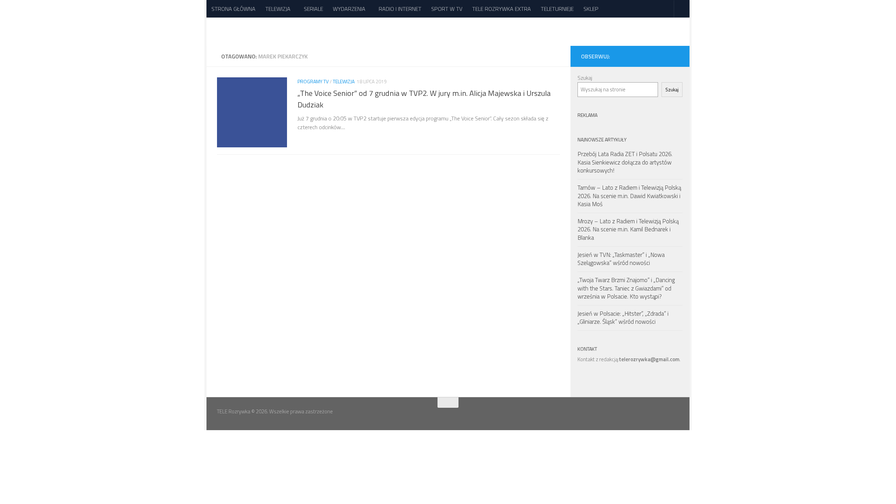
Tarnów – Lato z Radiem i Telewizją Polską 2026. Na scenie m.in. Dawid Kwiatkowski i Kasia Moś (629, 196)
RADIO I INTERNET (400, 9)
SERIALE (313, 9)
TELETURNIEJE (557, 9)
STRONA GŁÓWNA (233, 9)
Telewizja (344, 81)
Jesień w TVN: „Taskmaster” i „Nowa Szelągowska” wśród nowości (621, 259)
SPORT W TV (446, 9)
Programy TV (313, 81)
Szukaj (585, 78)
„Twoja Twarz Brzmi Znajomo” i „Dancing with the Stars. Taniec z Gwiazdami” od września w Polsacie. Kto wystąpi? (626, 288)
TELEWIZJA (277, 9)
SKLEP (590, 9)
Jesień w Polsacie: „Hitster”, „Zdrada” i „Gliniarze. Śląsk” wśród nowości (623, 318)
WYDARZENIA (349, 9)
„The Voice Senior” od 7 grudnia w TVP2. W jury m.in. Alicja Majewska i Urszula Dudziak (424, 98)
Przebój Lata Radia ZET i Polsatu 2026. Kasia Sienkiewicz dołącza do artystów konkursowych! (625, 162)
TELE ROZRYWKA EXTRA (501, 9)
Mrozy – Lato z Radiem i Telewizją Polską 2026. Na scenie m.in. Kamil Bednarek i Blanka (628, 229)
